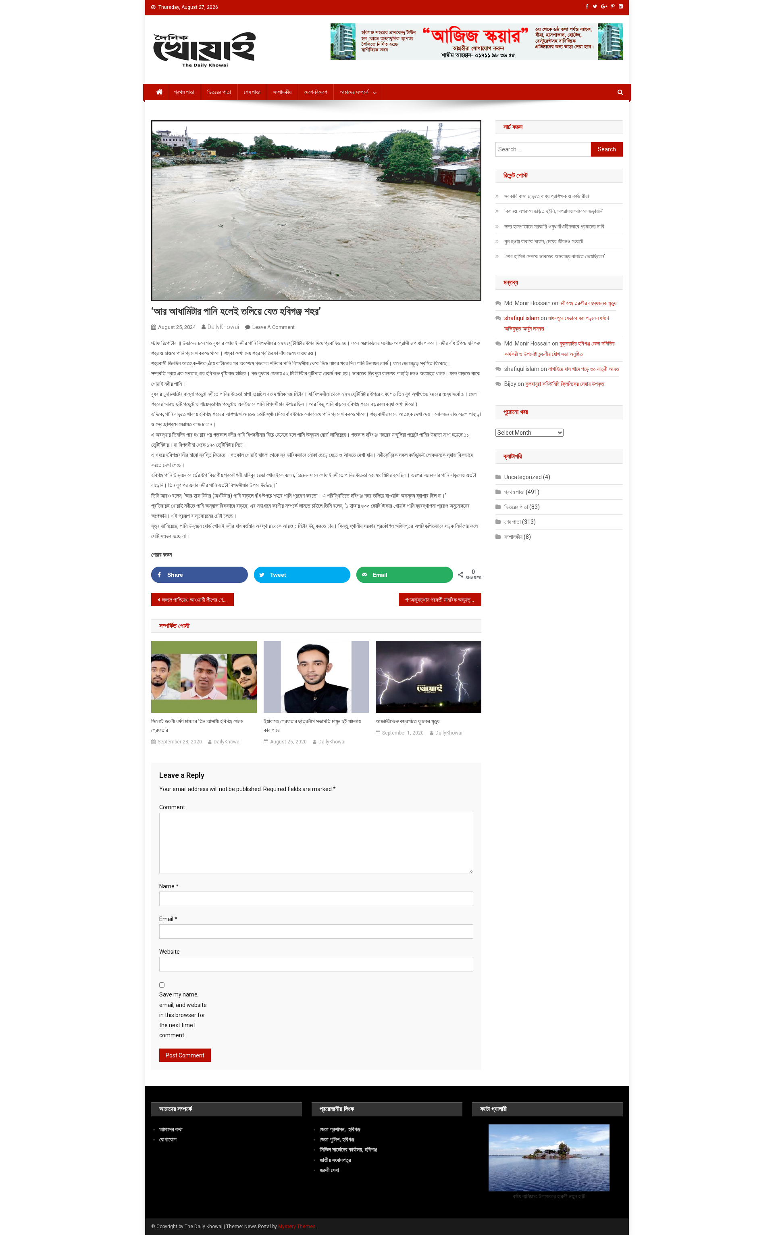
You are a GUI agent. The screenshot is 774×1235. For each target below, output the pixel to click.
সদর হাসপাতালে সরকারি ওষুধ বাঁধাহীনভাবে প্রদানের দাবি (554, 226)
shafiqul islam (521, 318)
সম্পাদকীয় (282, 92)
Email (168, 919)
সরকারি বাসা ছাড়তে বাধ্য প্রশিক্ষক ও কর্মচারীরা (546, 196)
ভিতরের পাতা (219, 92)
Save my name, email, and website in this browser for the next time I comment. (183, 1014)
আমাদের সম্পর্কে (354, 92)
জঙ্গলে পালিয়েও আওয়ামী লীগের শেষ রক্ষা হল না (198, 600)
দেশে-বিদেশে (315, 92)
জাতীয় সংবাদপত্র (335, 1160)
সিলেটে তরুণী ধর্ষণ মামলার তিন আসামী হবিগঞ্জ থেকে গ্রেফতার (197, 725)
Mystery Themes (297, 1226)
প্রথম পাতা (184, 92)
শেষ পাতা (252, 92)
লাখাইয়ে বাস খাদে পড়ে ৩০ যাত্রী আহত (583, 369)
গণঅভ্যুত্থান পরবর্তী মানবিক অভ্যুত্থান (441, 600)
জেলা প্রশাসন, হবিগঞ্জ (340, 1129)
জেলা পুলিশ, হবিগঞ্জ (337, 1139)
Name (169, 886)
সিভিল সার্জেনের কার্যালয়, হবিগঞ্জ (348, 1149)
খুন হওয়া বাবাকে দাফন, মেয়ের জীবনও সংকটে (543, 241)
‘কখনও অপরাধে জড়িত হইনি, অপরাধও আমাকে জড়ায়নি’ (553, 211)
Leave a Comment (273, 327)
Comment (172, 807)
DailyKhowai (223, 327)
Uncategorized (523, 477)
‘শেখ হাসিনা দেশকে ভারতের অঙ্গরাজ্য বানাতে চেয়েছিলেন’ (554, 256)
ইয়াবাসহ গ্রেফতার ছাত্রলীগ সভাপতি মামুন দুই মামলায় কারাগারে (312, 725)
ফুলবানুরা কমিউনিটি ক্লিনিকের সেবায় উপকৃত (564, 384)
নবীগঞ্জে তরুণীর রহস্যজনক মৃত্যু (588, 303)
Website (169, 951)
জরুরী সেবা (329, 1170)
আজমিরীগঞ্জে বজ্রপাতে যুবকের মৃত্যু (407, 721)
